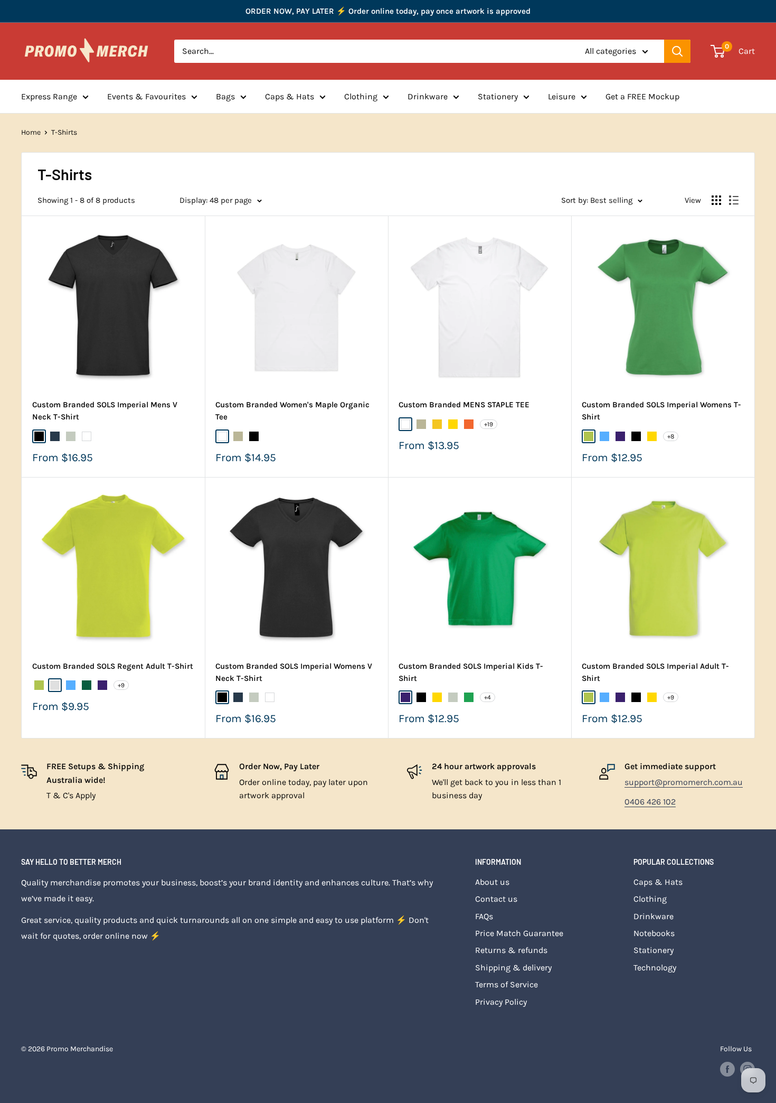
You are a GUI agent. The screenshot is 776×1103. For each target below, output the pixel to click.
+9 (121, 685)
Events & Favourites (146, 96)
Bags (225, 96)
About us (492, 882)
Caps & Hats (289, 96)
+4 (487, 697)
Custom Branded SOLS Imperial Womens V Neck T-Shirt (293, 672)
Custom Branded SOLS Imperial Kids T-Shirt (471, 672)
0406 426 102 (650, 802)
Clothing (360, 96)
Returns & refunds (511, 950)
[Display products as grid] (716, 200)
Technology (654, 967)
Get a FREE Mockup (642, 96)
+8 (670, 436)
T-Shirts (64, 132)
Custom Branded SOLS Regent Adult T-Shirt (112, 666)
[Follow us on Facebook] (727, 1069)
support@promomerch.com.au (683, 782)
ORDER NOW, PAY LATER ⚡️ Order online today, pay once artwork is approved (388, 11)
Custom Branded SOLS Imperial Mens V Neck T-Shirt (104, 411)
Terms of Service (506, 984)
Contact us (496, 899)
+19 (488, 424)
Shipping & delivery (513, 967)
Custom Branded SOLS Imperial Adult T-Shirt (655, 672)
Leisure (561, 96)
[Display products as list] (734, 200)
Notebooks (654, 933)
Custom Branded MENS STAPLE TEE (464, 404)
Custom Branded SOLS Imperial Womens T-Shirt (661, 411)
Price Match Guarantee (519, 933)
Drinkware (428, 96)
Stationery (498, 96)
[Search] (677, 51)
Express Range (49, 96)
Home (31, 132)
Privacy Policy (501, 1002)
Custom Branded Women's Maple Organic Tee (292, 411)
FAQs (484, 916)
